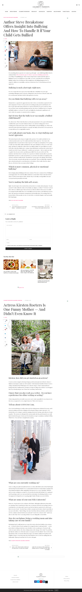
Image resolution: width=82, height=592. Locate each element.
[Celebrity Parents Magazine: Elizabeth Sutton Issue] (45, 269)
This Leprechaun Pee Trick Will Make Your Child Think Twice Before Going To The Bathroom (27, 271)
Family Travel (66, 11)
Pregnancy (34, 11)
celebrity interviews (15, 540)
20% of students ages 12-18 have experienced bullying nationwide (32, 74)
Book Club (6, 17)
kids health (16, 200)
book (12, 200)
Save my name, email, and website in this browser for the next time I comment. (24, 245)
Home (6, 11)
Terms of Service (67, 578)
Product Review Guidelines (15, 579)
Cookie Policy (50, 590)
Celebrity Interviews (24, 11)
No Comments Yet (11, 214)
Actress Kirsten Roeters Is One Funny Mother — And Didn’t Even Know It (25, 309)
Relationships (57, 11)
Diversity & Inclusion (15, 577)
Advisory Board (15, 581)
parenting (27, 540)
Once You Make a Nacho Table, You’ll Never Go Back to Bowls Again (11, 272)
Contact (66, 576)
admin (5, 38)
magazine (21, 200)
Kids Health (42, 11)
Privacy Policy (66, 580)
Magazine (16, 17)
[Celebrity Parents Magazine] (41, 5)
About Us (15, 575)
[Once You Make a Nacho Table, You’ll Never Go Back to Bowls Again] (11, 264)
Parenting (49, 11)
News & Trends (13, 11)
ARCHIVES (74, 11)
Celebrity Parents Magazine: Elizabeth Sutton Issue (44, 281)
